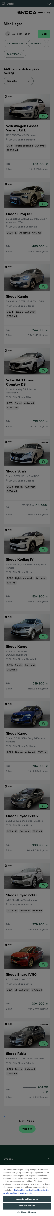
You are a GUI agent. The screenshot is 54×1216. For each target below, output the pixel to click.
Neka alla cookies (27, 1206)
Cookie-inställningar (27, 1212)
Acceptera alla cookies (27, 1199)
